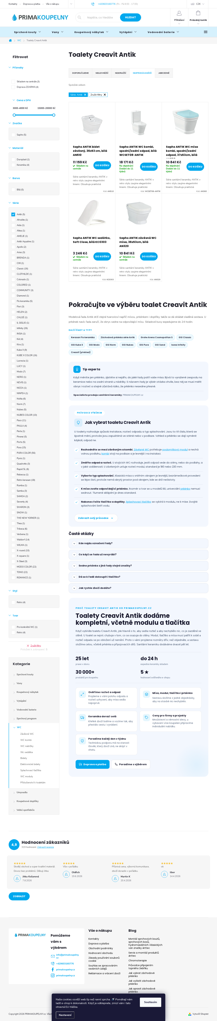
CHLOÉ (22, 317)
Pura (21, 447)
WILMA (22, 545)
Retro (21, 602)
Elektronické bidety (30, 764)
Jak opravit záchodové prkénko (142, 990)
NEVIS (21, 382)
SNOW (21, 512)
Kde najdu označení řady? (95, 543)
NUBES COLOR (26, 415)
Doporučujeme (80, 73)
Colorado (22, 279)
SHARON (23, 507)
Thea (20, 523)
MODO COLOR (26, 566)
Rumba (21, 485)
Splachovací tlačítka (30, 770)
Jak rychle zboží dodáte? (95, 588)
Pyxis (21, 458)
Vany (19, 683)
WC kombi (26, 740)
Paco (21, 420)
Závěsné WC (27, 734)
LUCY (21, 366)
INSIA (21, 333)
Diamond (22, 295)
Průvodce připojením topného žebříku (141, 967)
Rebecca (22, 474)
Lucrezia (22, 360)
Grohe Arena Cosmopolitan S (157, 337)
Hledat (130, 17)
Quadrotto (23, 463)
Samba (21, 490)
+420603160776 (65, 963)
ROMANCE (24, 577)
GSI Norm (111, 344)
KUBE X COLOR (26, 355)
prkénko (185, 488)
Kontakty (13, 4)
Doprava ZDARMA (27, 87)
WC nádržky (26, 746)
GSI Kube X (77, 344)
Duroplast (23, 159)
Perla (20, 431)
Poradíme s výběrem (133, 764)
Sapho (21, 134)
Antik (20, 214)
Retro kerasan (25, 480)
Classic (22, 268)
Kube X (21, 350)
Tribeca (22, 528)
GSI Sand (160, 344)
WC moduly (26, 776)
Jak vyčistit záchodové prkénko (142, 982)
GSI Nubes (127, 344)
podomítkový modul (175, 449)
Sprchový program (26, 718)
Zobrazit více (19, 897)
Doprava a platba (31, 4)
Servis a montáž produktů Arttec (144, 954)
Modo (21, 371)
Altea (20, 230)
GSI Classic (185, 337)
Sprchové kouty (25, 674)
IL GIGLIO (22, 322)
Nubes (21, 409)
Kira (20, 344)
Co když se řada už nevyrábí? (97, 554)
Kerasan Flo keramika (83, 337)
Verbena (22, 534)
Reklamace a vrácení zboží (104, 973)
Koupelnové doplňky (27, 801)
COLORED (23, 284)
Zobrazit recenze (45, 847)
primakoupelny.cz (65, 969)
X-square (22, 556)
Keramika (23, 165)
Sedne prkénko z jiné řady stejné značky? (105, 565)
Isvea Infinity (178, 344)
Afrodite (22, 219)
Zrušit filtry (36, 645)
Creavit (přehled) (81, 352)
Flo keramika (24, 301)
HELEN (22, 312)
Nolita (21, 398)
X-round (23, 550)
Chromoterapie (138, 960)
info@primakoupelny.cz (67, 956)
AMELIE (22, 236)
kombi (105, 453)
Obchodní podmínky (100, 948)
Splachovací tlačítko (138, 501)
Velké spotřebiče (25, 810)
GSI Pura (144, 344)
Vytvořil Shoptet (200, 1014)
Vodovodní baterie (26, 709)
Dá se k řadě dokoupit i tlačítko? (99, 577)
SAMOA (22, 496)
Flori (20, 306)
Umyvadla (22, 792)
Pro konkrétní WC (27, 627)
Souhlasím (150, 1002)
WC (19, 727)
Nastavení (65, 1015)
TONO (22, 572)
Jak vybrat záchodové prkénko (142, 974)
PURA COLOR (26, 453)
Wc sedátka (26, 752)
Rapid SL (22, 469)
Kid (20, 339)
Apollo (21, 247)
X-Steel (22, 561)
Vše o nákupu (52, 4)
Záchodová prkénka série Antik (118, 337)
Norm (21, 404)
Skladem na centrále (28, 81)
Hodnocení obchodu (100, 953)
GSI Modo (94, 344)
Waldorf (23, 539)
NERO (21, 377)
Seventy (22, 501)
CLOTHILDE (24, 274)
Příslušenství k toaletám (32, 782)
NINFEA (22, 393)
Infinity (22, 328)
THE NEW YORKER (28, 518)
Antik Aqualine (25, 241)
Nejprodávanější (142, 73)
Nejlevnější (102, 73)
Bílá (20, 189)
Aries (20, 252)
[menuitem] (27, 32)
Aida (20, 225)
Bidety (23, 758)
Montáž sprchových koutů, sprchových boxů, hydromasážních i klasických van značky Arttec (145, 943)
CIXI (20, 263)
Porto (21, 442)
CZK (198, 4)
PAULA (21, 425)
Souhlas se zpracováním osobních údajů (102, 967)
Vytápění (21, 701)
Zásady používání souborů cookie (104, 959)
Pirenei (21, 436)
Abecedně (164, 73)
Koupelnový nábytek (27, 692)
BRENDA (23, 257)
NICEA (21, 387)
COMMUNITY (25, 290)
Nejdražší (120, 73)
